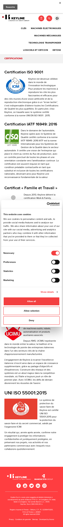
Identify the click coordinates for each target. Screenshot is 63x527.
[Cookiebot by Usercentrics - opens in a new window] (47, 204)
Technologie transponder (45, 43)
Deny (31, 320)
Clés (23, 28)
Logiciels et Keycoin (35, 50)
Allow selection (31, 311)
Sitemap (35, 519)
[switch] (55, 262)
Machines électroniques (46, 28)
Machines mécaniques (47, 36)
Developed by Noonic (46, 519)
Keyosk (57, 50)
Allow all (31, 301)
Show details (47, 292)
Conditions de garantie (23, 519)
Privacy (11, 519)
